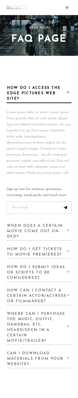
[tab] (39, 92)
